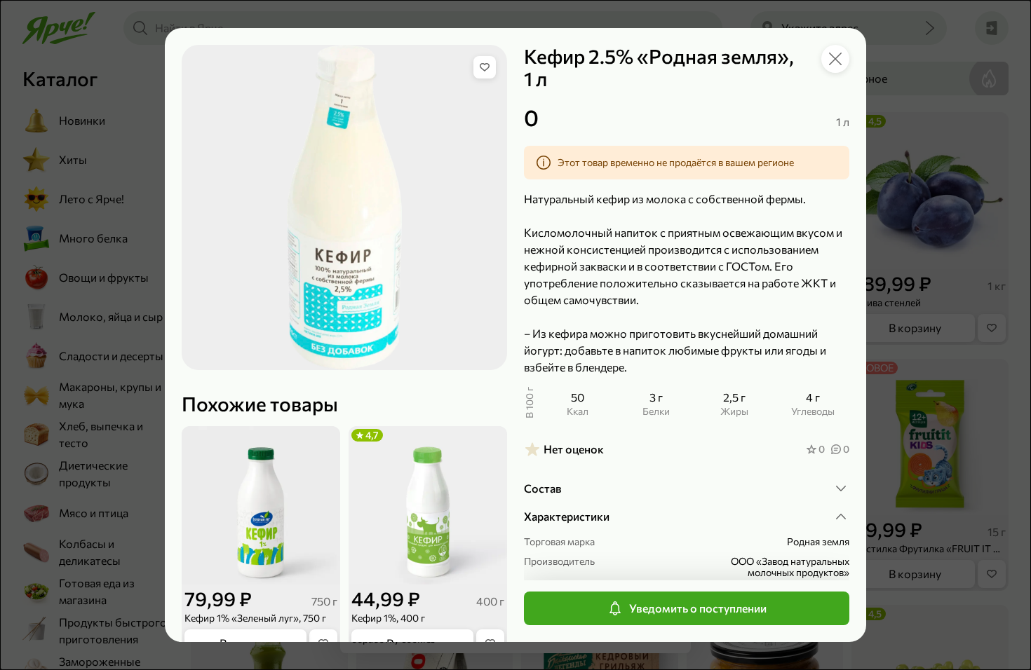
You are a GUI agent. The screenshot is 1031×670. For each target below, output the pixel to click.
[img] (484, 67)
